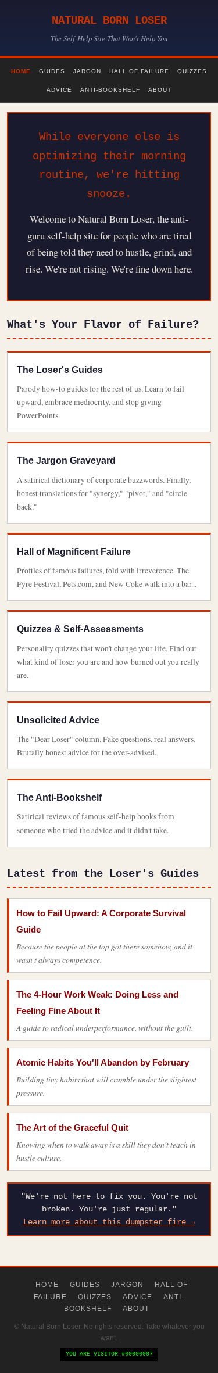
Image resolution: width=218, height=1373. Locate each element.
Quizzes (192, 71)
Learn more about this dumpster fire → (109, 1222)
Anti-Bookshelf (110, 90)
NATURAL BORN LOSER (109, 21)
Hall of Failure (139, 71)
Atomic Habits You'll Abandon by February (102, 1062)
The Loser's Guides (60, 370)
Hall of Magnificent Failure (74, 552)
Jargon (87, 71)
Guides (52, 71)
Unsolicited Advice (58, 720)
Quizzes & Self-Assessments (80, 629)
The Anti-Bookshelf (59, 797)
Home (21, 71)
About (159, 90)
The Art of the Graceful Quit (72, 1127)
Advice (59, 90)
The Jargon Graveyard (66, 460)
